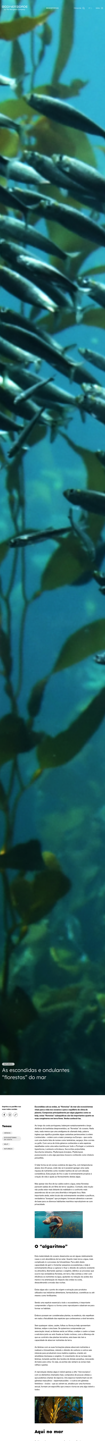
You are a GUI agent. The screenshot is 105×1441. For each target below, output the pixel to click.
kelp (6, 1144)
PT (90, 8)
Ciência (7, 1133)
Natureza (8, 1149)
